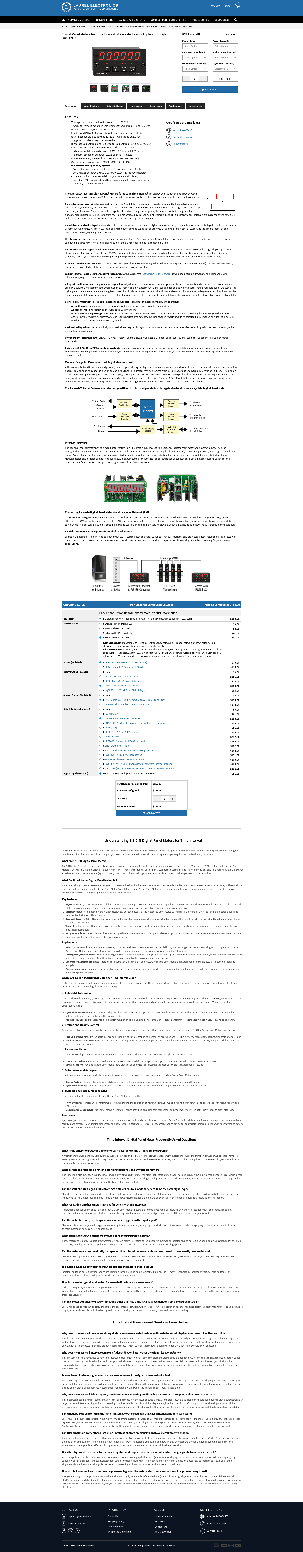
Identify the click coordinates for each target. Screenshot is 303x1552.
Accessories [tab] (195, 106)
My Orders (160, 1521)
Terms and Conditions (119, 1531)
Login (228, 6)
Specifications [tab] (91, 106)
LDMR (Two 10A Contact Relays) (120, 676)
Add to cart (211, 89)
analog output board (121, 370)
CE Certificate (180, 143)
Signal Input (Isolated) (223, 63)
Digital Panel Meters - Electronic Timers (106, 26)
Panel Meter (109, 1497)
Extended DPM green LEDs (117, 632)
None (106, 672)
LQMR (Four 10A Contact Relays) (121, 685)
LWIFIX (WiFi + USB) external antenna (123, 759)
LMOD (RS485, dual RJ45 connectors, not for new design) (134, 722)
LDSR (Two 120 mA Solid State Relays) (123, 681)
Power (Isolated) (221, 40)
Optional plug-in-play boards (88, 455)
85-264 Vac (173, 370)
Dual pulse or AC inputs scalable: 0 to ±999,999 (129, 773)
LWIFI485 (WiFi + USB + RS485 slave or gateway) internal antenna (137, 763)
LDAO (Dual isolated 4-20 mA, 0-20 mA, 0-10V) (127, 704)
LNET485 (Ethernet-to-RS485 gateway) (124, 741)
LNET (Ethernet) (112, 736)
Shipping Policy (116, 1521)
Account (216, 6)
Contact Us (161, 1526)
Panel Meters (122, 1497)
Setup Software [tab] (115, 106)
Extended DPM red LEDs (116, 637)
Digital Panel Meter (92, 1497)
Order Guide (225, 78)
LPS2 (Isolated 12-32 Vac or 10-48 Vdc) (124, 666)
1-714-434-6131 (76, 1523)
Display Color (188, 40)
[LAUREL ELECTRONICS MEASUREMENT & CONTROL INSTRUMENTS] (66, 7)
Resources (221, 19)
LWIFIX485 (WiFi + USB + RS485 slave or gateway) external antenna (138, 768)
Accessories (201, 19)
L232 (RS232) (111, 713)
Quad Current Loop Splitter (168, 19)
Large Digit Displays (132, 19)
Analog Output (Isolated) (224, 52)
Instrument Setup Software (156, 273)
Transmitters (104, 19)
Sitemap (190, 1545)
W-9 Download (163, 1532)
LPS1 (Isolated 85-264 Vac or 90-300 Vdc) (125, 662)
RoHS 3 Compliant (183, 137)
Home (64, 26)
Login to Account (164, 1516)
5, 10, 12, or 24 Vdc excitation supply (187, 378)
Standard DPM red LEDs (116, 628)
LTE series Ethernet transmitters (172, 521)
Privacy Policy (115, 1526)
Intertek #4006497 (182, 130)
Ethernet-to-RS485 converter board (83, 521)
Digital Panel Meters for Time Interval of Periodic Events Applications (190, 1500)
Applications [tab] (175, 106)
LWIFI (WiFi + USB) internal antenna (122, 754)
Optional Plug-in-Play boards (139, 367)
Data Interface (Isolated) (194, 63)
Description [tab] (71, 106)
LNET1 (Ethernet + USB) (116, 745)
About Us (113, 1516)
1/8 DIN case (147, 374)
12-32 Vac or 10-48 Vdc (210, 370)
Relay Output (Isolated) (193, 52)
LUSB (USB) (110, 727)
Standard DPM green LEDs (117, 623)
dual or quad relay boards (87, 370)
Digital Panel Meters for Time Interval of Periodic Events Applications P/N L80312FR (147, 618)
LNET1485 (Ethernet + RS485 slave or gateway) (128, 750)
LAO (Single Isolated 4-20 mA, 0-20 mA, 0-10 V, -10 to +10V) (134, 699)
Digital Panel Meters (75, 19)
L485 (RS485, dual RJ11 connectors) (123, 718)
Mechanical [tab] (136, 106)
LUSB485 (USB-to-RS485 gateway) (121, 731)
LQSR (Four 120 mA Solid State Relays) (124, 690)
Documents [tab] (155, 106)
